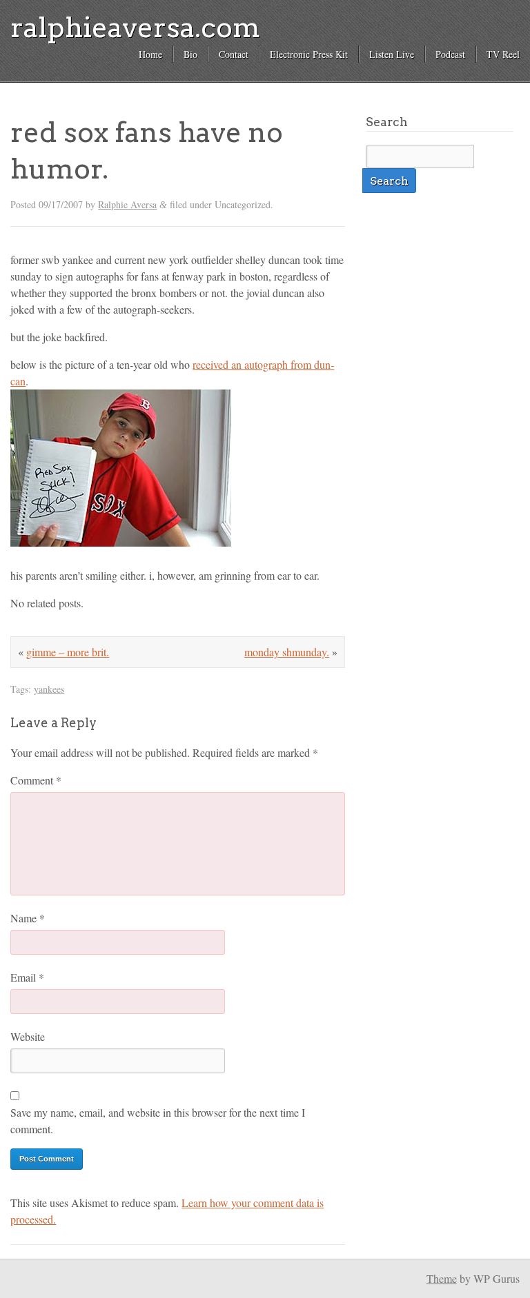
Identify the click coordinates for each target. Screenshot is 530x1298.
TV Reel (503, 54)
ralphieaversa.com (135, 27)
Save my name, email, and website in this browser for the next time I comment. (157, 1120)
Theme (441, 1278)
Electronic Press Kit (309, 54)
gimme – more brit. (67, 652)
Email (27, 977)
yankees (49, 689)
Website (27, 1036)
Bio (190, 54)
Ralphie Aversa (127, 204)
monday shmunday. (286, 652)
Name (27, 918)
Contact (233, 54)
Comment (35, 780)
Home (150, 54)
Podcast (450, 54)
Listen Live (391, 54)
